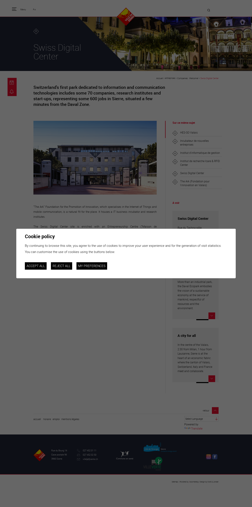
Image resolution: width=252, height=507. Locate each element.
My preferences (91, 266)
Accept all (36, 266)
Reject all (61, 266)
